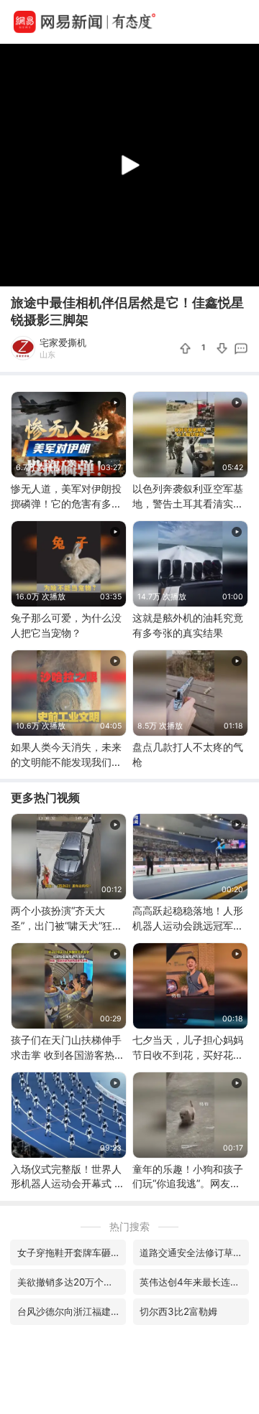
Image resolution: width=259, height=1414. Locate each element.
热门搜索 (129, 1226)
